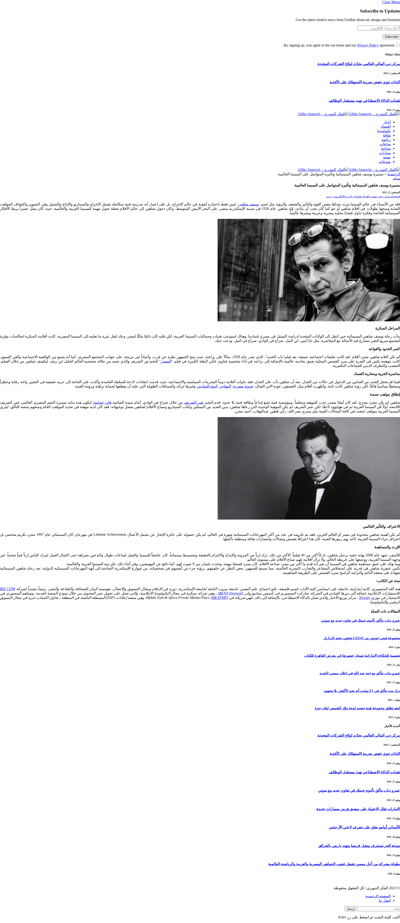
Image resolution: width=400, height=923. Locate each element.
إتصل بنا (385, 900)
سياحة (386, 148)
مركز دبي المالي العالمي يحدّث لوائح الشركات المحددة (359, 64)
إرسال (350, 909)
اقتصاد (386, 126)
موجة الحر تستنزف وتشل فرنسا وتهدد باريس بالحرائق (359, 846)
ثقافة (387, 135)
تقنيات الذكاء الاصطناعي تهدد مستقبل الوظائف (364, 100)
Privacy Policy (367, 45)
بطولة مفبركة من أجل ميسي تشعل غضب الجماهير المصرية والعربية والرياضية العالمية (334, 864)
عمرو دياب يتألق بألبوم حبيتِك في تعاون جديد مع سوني (360, 620)
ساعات (385, 144)
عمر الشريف (194, 402)
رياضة (386, 140)
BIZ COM (7, 589)
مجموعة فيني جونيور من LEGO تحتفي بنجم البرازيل (361, 638)
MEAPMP (219, 598)
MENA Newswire (231, 593)
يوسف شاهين (248, 204)
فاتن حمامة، (102, 402)
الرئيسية (393, 174)
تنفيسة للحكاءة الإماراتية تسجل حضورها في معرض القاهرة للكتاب (352, 655)
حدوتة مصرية (243, 386)
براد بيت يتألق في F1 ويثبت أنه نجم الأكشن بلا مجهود (362, 691)
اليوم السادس (207, 386)
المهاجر (225, 386)
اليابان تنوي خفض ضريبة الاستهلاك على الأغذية (365, 82)
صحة (387, 157)
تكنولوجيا (384, 131)
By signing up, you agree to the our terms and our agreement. (339, 45)
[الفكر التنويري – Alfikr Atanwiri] (349, 114)
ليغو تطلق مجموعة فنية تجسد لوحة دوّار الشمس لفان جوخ (357, 708)
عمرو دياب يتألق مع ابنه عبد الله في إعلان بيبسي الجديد (359, 673)
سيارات (385, 153)
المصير (166, 361)
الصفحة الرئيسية (378, 896)
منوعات (385, 162)
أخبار (387, 122)
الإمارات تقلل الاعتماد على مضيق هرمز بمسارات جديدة (358, 809)
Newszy (364, 598)
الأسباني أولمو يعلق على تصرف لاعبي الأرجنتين (364, 827)
